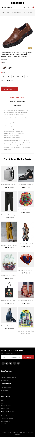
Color (3, 62)
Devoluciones (5, 408)
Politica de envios (6, 405)
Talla (3, 72)
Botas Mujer (4, 390)
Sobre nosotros (5, 421)
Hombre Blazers (5, 380)
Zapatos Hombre (16, 12)
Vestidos (3, 375)
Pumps (3, 393)
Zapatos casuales (27, 12)
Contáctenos (5, 424)
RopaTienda (18, 432)
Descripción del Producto (17, 97)
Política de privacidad (7, 415)
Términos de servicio (7, 418)
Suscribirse (27, 357)
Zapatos (8, 12)
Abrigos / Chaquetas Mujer (8, 377)
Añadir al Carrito (9, 89)
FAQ (2, 400)
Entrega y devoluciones (17, 101)
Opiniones (17, 105)
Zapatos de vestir (6, 387)
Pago (2, 403)
